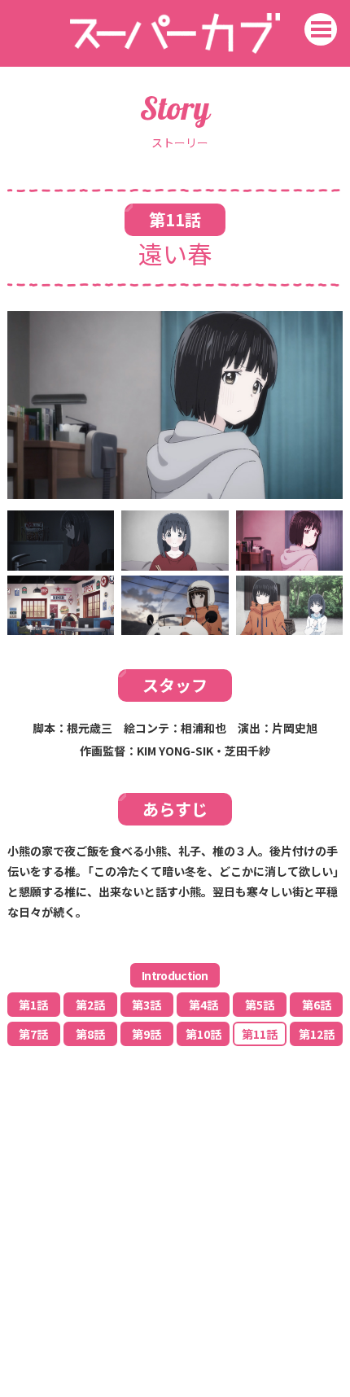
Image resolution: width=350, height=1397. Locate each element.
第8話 (90, 1034)
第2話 (90, 1004)
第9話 (146, 1034)
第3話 (146, 1004)
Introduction (175, 975)
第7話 (33, 1034)
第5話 (259, 1004)
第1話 (33, 1004)
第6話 (316, 1004)
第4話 (203, 1004)
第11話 (260, 1034)
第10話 (203, 1034)
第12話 (317, 1034)
